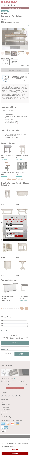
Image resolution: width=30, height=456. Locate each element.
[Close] (28, 440)
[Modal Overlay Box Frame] (15, 228)
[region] (15, 447)
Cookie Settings (15, 449)
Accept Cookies (15, 453)
